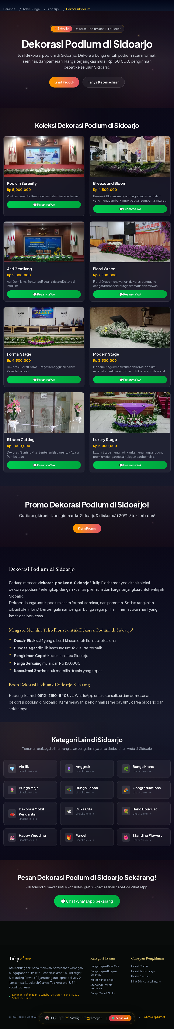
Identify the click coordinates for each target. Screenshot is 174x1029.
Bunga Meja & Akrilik (102, 993)
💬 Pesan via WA (44, 204)
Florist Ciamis (139, 966)
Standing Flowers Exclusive (101, 986)
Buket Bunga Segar (102, 979)
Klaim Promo (87, 528)
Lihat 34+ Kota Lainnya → (146, 981)
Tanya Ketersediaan (103, 82)
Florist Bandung (141, 976)
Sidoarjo (53, 9)
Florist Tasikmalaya (143, 971)
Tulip (20, 959)
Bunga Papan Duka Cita (104, 966)
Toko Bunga (31, 9)
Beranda (9, 9)
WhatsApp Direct (154, 1017)
